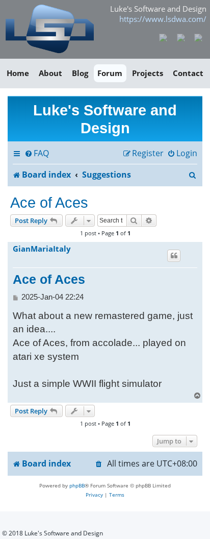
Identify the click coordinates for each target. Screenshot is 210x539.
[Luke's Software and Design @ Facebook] (163, 37)
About (50, 73)
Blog (80, 73)
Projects (147, 73)
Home (18, 73)
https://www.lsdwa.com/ (162, 19)
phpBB (77, 485)
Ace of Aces (49, 202)
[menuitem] (36, 153)
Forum (109, 73)
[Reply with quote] (173, 256)
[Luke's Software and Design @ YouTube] (181, 37)
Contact (188, 73)
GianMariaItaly (42, 249)
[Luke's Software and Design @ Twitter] (198, 37)
